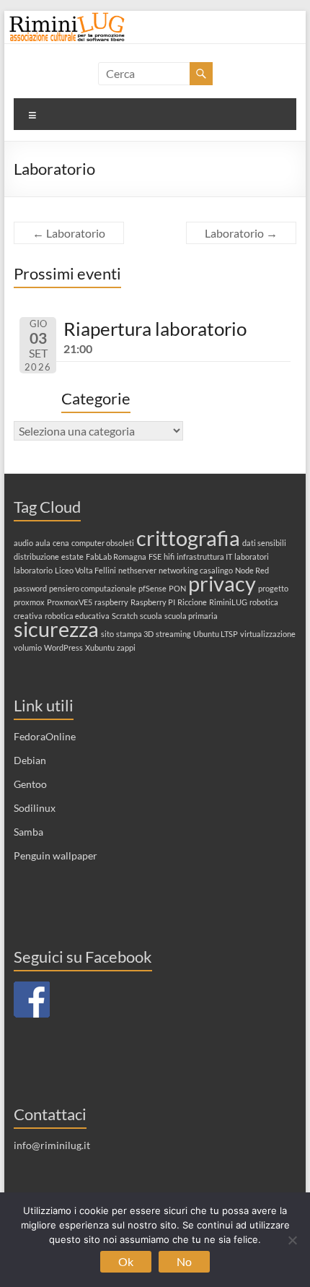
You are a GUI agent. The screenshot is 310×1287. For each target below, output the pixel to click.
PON (177, 588)
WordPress (63, 647)
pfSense (152, 588)
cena (61, 542)
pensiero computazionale (92, 588)
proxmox (29, 602)
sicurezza (56, 628)
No (184, 1261)
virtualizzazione (268, 633)
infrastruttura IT (204, 556)
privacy (222, 583)
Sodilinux (35, 808)
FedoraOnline (45, 736)
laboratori (251, 556)
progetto (273, 588)
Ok (125, 1261)
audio (23, 542)
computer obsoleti (102, 542)
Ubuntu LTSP (215, 633)
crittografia (188, 537)
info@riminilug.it (52, 1145)
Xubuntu (100, 647)
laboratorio (33, 570)
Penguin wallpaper (55, 855)
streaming (173, 633)
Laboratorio (68, 233)
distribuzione (36, 556)
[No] (292, 1240)
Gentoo (30, 784)
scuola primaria (191, 615)
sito (107, 633)
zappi (126, 647)
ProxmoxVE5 (69, 602)
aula (42, 542)
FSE (155, 556)
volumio (28, 647)
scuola (151, 615)
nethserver (137, 570)
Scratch (125, 615)
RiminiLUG (228, 602)
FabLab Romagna (116, 556)
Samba (28, 832)
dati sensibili (264, 542)
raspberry (111, 602)
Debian (30, 760)
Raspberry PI (152, 602)
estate (72, 556)
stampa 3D (135, 633)
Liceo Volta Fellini (85, 570)
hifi (169, 556)
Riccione (192, 602)
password (30, 588)
